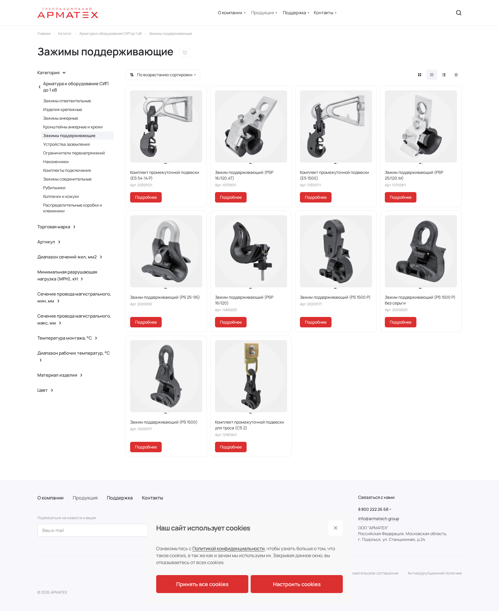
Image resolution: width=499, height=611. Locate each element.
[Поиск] (459, 13)
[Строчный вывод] (443, 75)
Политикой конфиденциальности (228, 548)
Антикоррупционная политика (435, 573)
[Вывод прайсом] (456, 75)
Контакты (152, 498)
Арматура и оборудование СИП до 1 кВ (76, 87)
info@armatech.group (378, 518)
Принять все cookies (202, 584)
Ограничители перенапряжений (74, 153)
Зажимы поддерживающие (69, 135)
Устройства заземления (66, 144)
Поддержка (120, 498)
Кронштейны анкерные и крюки (73, 127)
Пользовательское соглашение (369, 573)
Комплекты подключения (67, 170)
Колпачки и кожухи (61, 196)
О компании (50, 498)
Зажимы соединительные (67, 179)
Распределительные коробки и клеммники (72, 208)
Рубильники (54, 187)
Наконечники (56, 161)
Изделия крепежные (62, 109)
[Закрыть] (335, 528)
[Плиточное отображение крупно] (419, 75)
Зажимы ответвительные (67, 100)
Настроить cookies (297, 584)
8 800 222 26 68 (373, 509)
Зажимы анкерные (60, 118)
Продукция (85, 498)
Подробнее (146, 197)
